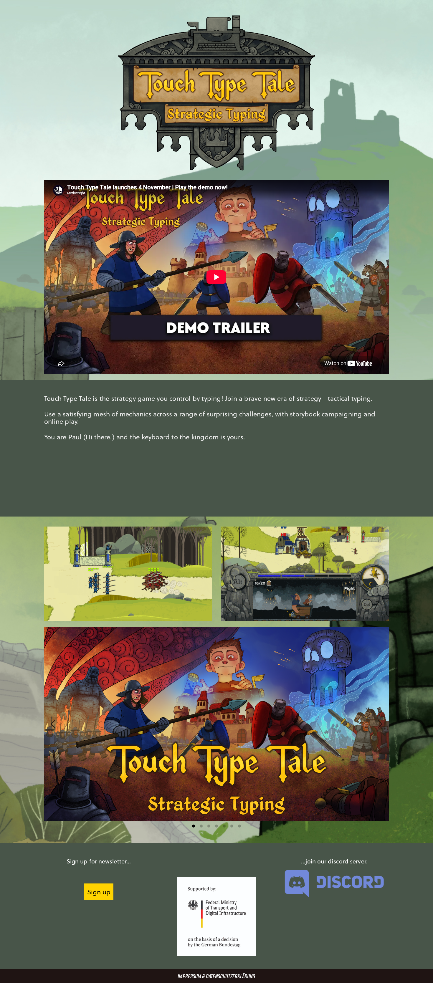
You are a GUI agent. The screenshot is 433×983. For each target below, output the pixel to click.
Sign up (98, 891)
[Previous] (53, 723)
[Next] (379, 723)
